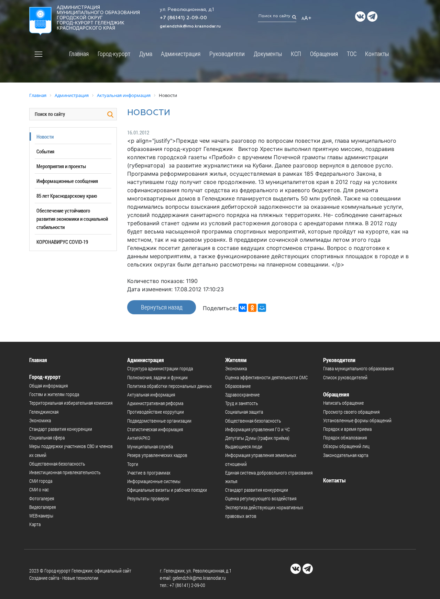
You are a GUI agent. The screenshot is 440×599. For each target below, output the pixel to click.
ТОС (351, 54)
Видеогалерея (42, 507)
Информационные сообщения (67, 180)
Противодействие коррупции (155, 412)
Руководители (227, 54)
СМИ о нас (39, 489)
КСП (296, 54)
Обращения (324, 54)
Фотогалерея (41, 498)
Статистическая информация (155, 429)
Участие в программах (148, 472)
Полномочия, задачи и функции (157, 377)
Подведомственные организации (159, 420)
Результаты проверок (148, 498)
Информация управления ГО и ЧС (257, 429)
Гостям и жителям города (54, 394)
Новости (45, 136)
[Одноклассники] (252, 308)
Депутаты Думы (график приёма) (257, 438)
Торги (132, 464)
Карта (35, 524)
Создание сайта (44, 578)
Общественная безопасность (57, 463)
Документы (268, 54)
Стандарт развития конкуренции (60, 429)
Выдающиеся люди (243, 446)
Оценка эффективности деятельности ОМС (266, 377)
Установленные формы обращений (357, 420)
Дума (145, 54)
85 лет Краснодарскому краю (66, 195)
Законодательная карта (345, 455)
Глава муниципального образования (358, 368)
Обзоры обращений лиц (346, 446)
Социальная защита (244, 412)
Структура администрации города (160, 368)
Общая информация (48, 385)
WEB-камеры (41, 515)
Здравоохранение (242, 394)
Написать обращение (343, 403)
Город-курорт (114, 54)
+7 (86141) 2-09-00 (183, 17)
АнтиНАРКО (138, 438)
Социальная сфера (47, 437)
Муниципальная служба (150, 446)
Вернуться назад (162, 307)
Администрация (180, 54)
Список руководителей (345, 377)
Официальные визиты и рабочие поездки (167, 490)
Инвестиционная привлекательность (64, 472)
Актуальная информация (151, 394)
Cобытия (45, 151)
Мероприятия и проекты (61, 166)
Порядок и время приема (347, 429)
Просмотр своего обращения (351, 412)
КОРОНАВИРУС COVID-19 (62, 241)
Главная (79, 54)
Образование (238, 386)
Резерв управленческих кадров (157, 455)
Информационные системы (153, 481)
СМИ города (40, 481)
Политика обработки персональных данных (169, 386)
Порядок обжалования (345, 437)
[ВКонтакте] (243, 308)
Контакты (377, 54)
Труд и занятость (241, 403)
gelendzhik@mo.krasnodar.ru (190, 26)
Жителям (236, 359)
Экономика (40, 420)
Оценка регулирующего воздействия (260, 498)
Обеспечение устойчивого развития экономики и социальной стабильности (72, 218)
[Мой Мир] (262, 308)
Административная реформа (155, 403)
